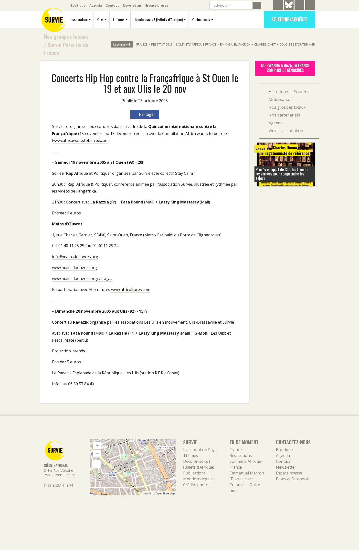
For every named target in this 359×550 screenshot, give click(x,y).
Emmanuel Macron (235, 44)
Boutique (77, 5)
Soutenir (301, 91)
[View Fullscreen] (97, 464)
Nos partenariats (284, 115)
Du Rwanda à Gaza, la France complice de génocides (285, 67)
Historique (278, 91)
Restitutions (161, 44)
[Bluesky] (289, 8)
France (142, 44)
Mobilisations (281, 99)
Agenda (95, 5)
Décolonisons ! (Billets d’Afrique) (158, 19)
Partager (146, 114)
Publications (201, 19)
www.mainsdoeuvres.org (74, 267)
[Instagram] (310, 5)
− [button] (97, 453)
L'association (78, 19)
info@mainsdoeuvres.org (75, 256)
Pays (100, 19)
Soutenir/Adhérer (289, 19)
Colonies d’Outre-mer (297, 44)
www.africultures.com (130, 289)
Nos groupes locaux (66, 36)
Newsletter (132, 5)
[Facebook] (299, 5)
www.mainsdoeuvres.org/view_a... (82, 278)
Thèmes (119, 19)
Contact (112, 5)
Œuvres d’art (265, 44)
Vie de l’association (285, 130)
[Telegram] (278, 5)
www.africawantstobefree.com (80, 140)
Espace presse (156, 5)
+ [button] (97, 446)
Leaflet (147, 493)
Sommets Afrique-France (196, 44)
